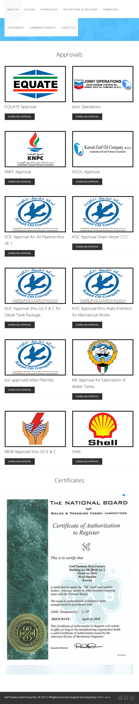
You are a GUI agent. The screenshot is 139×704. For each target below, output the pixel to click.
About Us (24, 36)
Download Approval (19, 116)
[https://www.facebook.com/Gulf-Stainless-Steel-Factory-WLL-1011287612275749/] (120, 697)
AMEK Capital (103, 697)
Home (7, 36)
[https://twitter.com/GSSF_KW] (126, 697)
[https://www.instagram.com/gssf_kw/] (132, 697)
